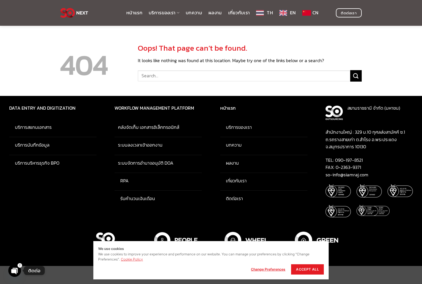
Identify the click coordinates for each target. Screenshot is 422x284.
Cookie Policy (132, 259)
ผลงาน (215, 12)
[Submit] (356, 75)
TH (270, 12)
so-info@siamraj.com (347, 174)
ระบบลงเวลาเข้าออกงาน (138, 144)
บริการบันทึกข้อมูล (29, 144)
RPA (122, 180)
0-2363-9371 (348, 167)
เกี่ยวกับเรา (239, 12)
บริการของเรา (162, 12)
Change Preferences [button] (268, 269)
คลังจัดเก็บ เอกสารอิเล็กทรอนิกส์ (147, 127)
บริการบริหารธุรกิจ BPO (34, 162)
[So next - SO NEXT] (89, 13)
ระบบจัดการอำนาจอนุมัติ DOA (144, 162)
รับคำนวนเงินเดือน (135, 198)
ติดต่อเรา (231, 198)
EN (293, 12)
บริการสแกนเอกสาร (30, 127)
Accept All (307, 269)
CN (315, 12)
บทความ (194, 12)
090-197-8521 (349, 160)
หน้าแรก (134, 12)
